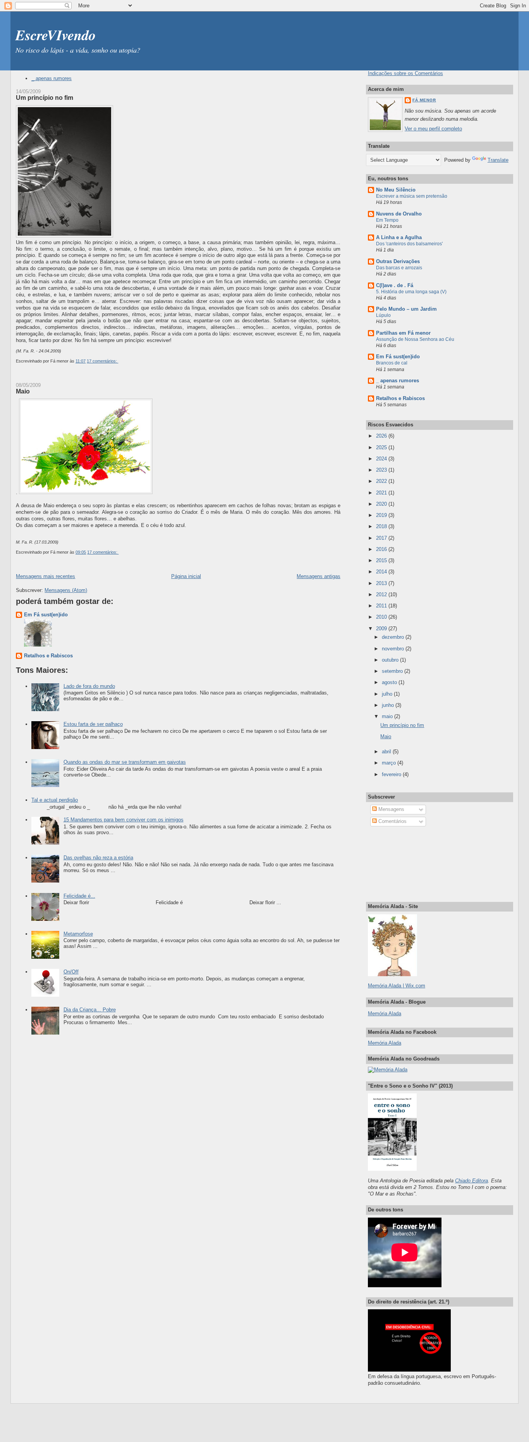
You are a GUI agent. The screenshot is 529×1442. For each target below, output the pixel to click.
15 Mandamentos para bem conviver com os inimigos (124, 820)
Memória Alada (384, 1013)
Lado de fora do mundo (89, 686)
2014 (382, 572)
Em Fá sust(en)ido (46, 615)
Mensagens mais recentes (45, 576)
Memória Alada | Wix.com (396, 986)
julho (388, 694)
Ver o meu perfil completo (433, 129)
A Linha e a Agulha (399, 237)
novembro (393, 649)
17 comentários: (102, 361)
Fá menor (424, 100)
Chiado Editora (471, 1181)
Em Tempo (387, 220)
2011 (382, 606)
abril (387, 751)
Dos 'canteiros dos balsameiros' (409, 243)
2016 (382, 549)
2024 (382, 459)
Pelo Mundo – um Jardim (406, 309)
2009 (382, 628)
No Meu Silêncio (396, 190)
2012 (382, 594)
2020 (382, 504)
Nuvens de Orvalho (399, 214)
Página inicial (186, 576)
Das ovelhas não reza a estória (98, 857)
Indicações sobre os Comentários (405, 73)
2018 (382, 526)
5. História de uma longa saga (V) (411, 291)
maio (388, 716)
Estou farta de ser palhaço (93, 724)
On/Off (71, 972)
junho (388, 705)
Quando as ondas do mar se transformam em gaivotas (125, 762)
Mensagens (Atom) (66, 590)
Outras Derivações (398, 261)
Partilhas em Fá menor (403, 333)
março (389, 763)
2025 (382, 447)
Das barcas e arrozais (399, 267)
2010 (382, 617)
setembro (393, 671)
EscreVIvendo (55, 35)
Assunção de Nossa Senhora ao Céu (415, 339)
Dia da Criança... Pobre (90, 1010)
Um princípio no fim (44, 97)
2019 (382, 515)
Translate (498, 160)
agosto (390, 682)
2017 (382, 538)
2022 (382, 481)
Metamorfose (78, 934)
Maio (23, 391)
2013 (382, 583)
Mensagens (390, 809)
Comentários (392, 821)
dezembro (393, 637)
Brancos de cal (391, 363)
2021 (382, 493)
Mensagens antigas (318, 576)
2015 (382, 560)
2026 (382, 436)
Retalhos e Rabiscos (48, 656)
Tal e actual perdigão (54, 800)
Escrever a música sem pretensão (411, 196)
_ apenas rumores (51, 78)
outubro (391, 660)
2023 (382, 470)
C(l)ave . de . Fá (394, 285)
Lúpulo (383, 315)
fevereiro (392, 774)
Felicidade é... (79, 896)
